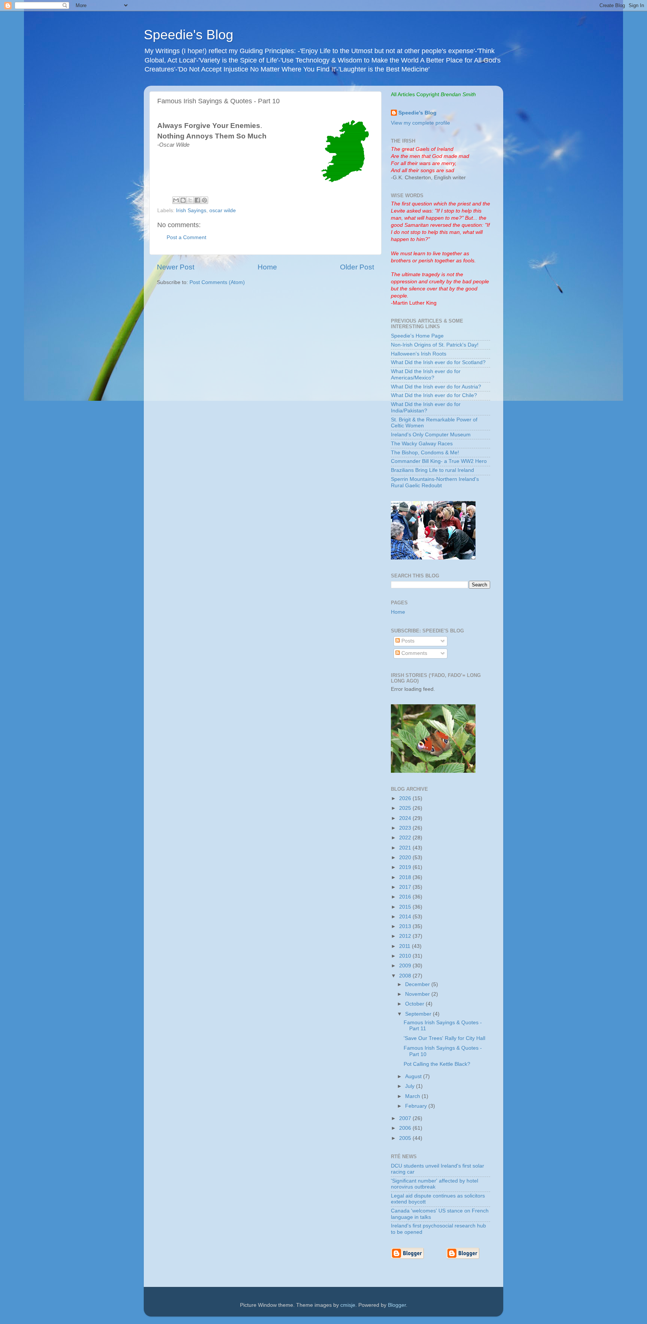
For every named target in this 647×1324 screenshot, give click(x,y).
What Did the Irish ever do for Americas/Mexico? (426, 374)
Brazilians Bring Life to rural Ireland (432, 470)
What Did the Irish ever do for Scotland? (438, 362)
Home (267, 267)
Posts (407, 641)
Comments (413, 653)
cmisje (347, 1305)
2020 (406, 857)
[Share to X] (190, 200)
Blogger (397, 1305)
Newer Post (175, 267)
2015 (406, 907)
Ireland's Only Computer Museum (431, 434)
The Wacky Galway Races (422, 443)
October (415, 1004)
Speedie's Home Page (417, 336)
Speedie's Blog (188, 34)
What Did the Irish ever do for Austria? (436, 387)
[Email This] (176, 200)
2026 (406, 798)
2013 (406, 926)
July (410, 1086)
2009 (406, 965)
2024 (406, 818)
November (418, 994)
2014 (406, 916)
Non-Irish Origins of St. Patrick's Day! (435, 345)
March (413, 1096)
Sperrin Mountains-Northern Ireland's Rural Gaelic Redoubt (435, 482)
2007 (406, 1118)
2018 (406, 877)
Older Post (357, 267)
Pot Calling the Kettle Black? (437, 1064)
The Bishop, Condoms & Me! (425, 452)
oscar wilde (222, 210)
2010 (406, 956)
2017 (406, 887)
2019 (406, 867)
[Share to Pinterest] (204, 200)
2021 (406, 848)
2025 (406, 808)
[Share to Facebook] (197, 200)
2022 (406, 838)
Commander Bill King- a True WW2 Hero (439, 461)
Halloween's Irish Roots (418, 354)
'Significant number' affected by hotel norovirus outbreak (434, 1184)
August (414, 1076)
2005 (406, 1138)
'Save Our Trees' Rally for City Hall (444, 1038)
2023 (406, 828)
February (416, 1106)
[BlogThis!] (183, 200)
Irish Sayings (191, 210)
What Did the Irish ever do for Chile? (434, 395)
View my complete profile (420, 123)
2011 (405, 946)
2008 (406, 976)
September (419, 1014)
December (418, 984)
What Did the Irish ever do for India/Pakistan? (426, 407)
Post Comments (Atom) (217, 282)
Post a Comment (186, 237)
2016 (406, 897)
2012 (406, 936)
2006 (406, 1128)
